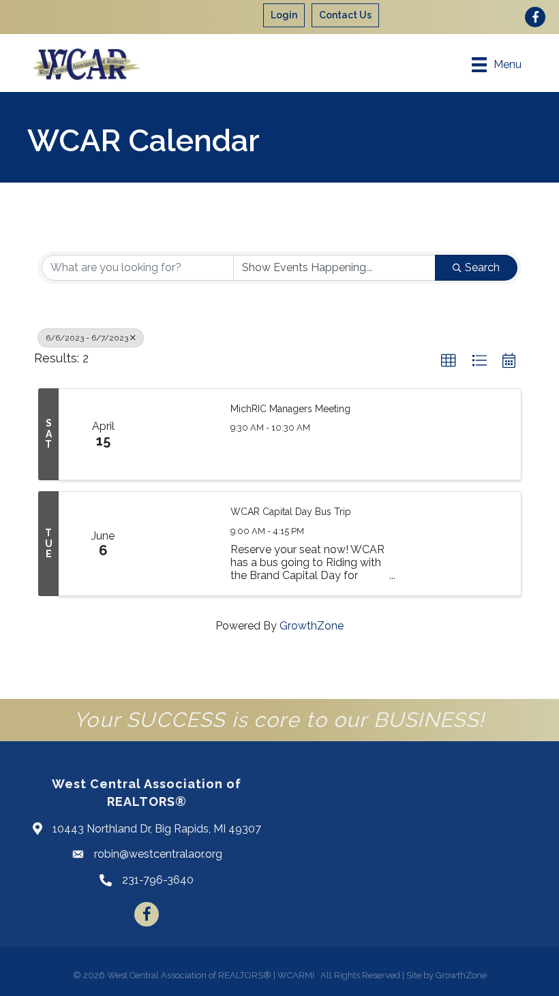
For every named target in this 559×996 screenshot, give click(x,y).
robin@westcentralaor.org (158, 853)
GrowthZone (312, 625)
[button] (448, 361)
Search (482, 267)
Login (284, 15)
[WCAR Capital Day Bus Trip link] (182, 544)
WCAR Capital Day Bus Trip (290, 511)
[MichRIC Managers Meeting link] (182, 434)
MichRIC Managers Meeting (290, 408)
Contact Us (345, 15)
